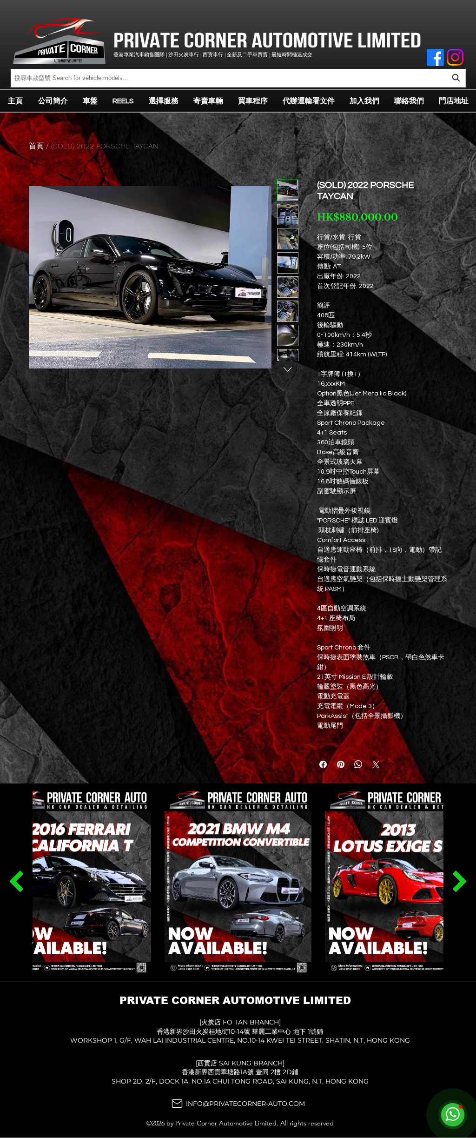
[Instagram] (455, 57)
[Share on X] (376, 764)
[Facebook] (435, 57)
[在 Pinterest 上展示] (340, 764)
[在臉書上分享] (323, 764)
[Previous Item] (460, 881)
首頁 (36, 145)
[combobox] (238, 77)
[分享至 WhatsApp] (358, 764)
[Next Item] (16, 881)
